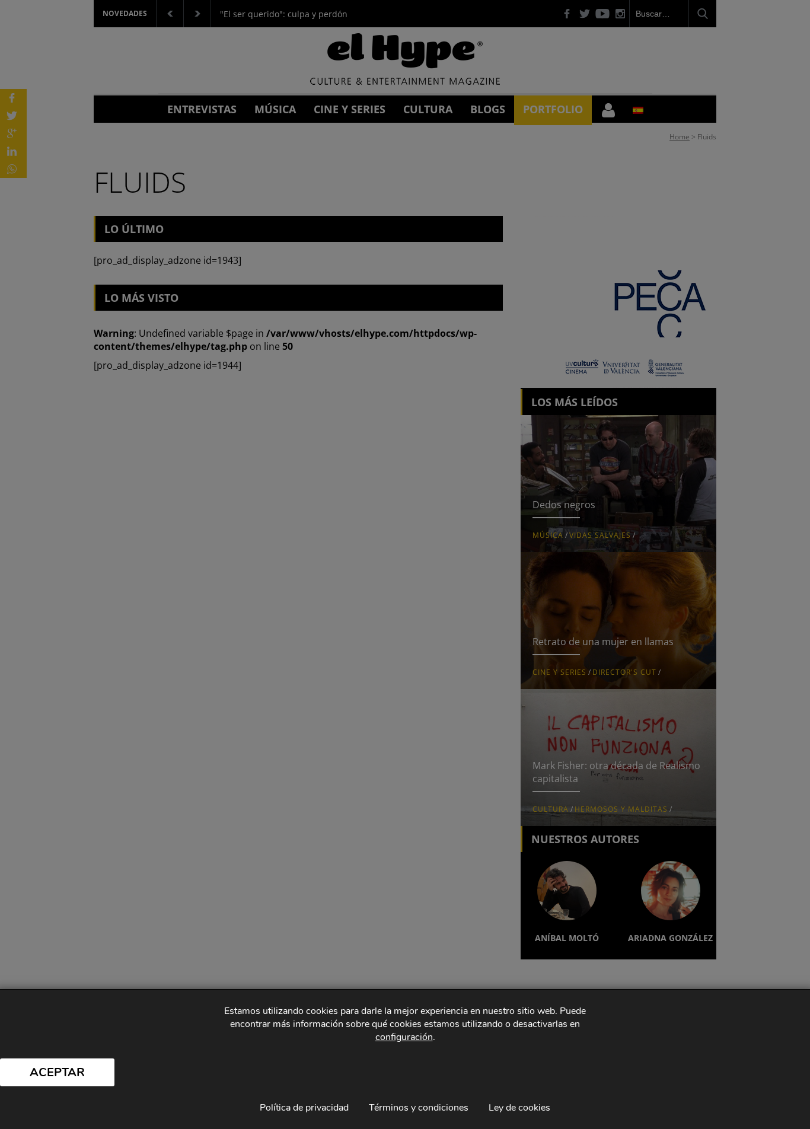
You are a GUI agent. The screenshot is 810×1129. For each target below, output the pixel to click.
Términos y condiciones (418, 1107)
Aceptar (57, 1072)
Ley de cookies (519, 1107)
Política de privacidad (304, 1107)
